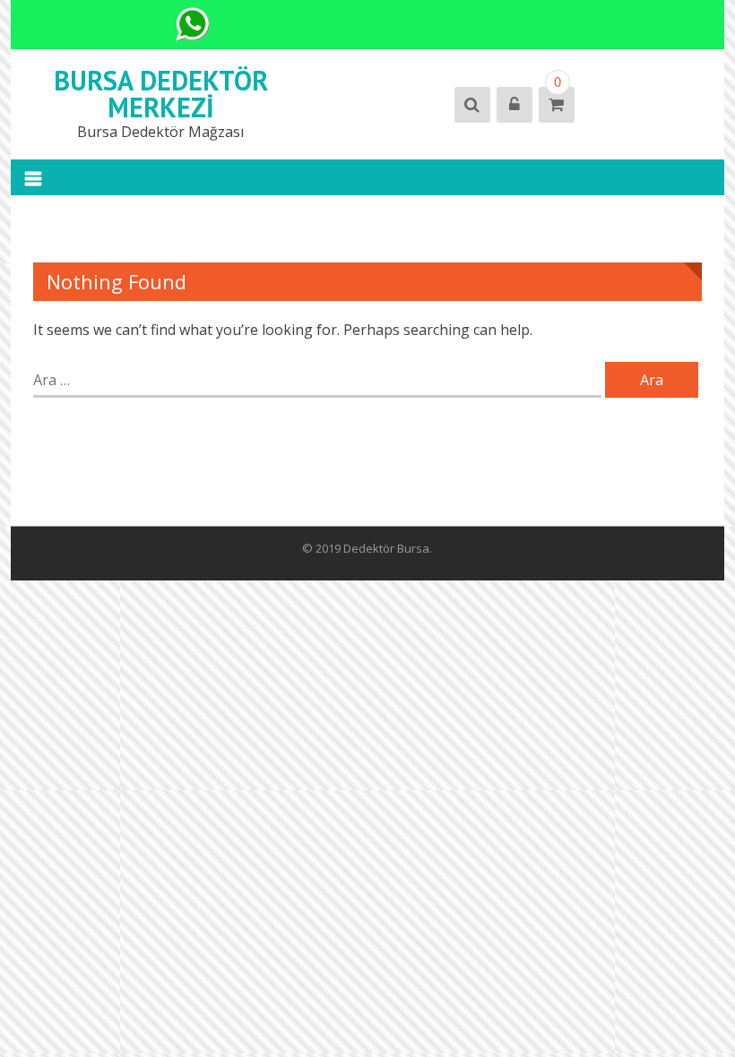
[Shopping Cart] (555, 105)
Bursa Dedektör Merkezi (161, 94)
